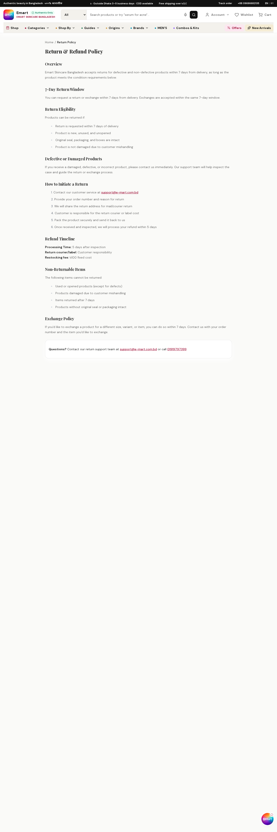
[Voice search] (185, 15)
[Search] (194, 15)
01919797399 (177, 349)
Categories (35, 28)
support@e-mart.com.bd (119, 192)
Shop (15, 28)
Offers (237, 28)
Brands (137, 28)
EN (266, 3)
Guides (88, 28)
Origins (113, 28)
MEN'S (161, 28)
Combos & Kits (186, 28)
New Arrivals (261, 28)
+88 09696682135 (248, 3)
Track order (225, 3)
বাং (272, 3)
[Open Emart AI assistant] (267, 819)
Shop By (63, 28)
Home (49, 42)
